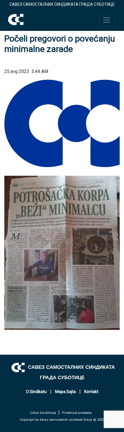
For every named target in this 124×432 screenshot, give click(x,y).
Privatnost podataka (77, 413)
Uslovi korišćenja (43, 413)
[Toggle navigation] (107, 20)
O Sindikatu (36, 391)
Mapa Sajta (65, 391)
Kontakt (91, 391)
